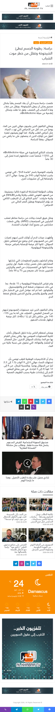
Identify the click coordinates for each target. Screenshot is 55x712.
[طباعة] (21, 407)
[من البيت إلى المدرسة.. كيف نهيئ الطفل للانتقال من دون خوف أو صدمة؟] (14, 504)
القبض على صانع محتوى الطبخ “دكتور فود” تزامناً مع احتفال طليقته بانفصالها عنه (15, 548)
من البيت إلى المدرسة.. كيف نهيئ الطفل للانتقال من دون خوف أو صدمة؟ (14, 516)
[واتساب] (24, 401)
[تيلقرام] (18, 401)
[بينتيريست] (30, 401)
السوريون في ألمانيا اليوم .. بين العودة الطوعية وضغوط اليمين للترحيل (41, 546)
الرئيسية (46, 37)
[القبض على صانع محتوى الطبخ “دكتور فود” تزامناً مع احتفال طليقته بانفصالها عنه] (14, 535)
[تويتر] (43, 401)
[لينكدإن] (36, 401)
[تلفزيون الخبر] (33, 5)
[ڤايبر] (33, 407)
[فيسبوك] (49, 401)
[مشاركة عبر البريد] (27, 407)
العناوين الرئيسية (46, 42)
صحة (40, 37)
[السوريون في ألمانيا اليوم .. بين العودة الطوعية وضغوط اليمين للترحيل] (41, 535)
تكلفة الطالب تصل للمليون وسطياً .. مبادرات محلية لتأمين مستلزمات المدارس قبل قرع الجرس (41, 517)
